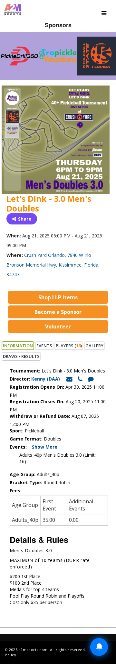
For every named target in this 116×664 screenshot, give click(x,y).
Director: (20, 379)
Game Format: (26, 439)
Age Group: (22, 474)
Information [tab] (18, 346)
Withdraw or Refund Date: (40, 416)
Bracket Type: (27, 482)
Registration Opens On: (37, 387)
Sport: (17, 431)
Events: (20, 447)
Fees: (16, 490)
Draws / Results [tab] (21, 356)
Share (24, 219)
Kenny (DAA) (46, 379)
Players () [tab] (69, 346)
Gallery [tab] (94, 346)
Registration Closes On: (37, 401)
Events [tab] (44, 346)
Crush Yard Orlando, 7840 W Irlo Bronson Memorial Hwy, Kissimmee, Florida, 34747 (53, 265)
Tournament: (25, 371)
